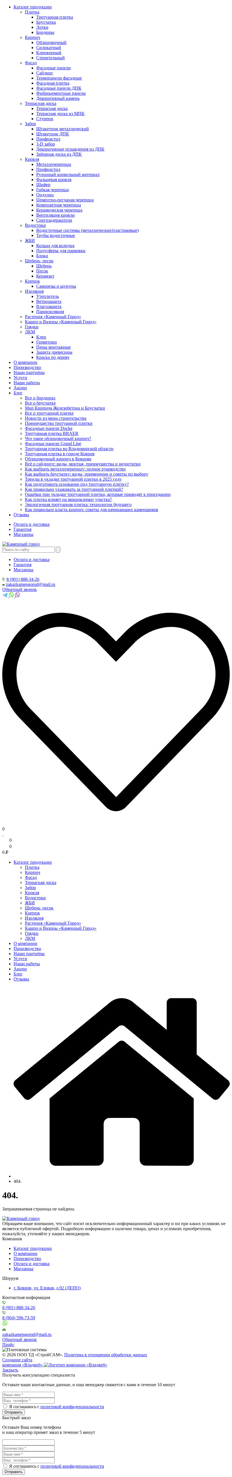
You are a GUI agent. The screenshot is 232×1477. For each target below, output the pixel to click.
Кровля (32, 159)
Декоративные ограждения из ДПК (70, 149)
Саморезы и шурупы (56, 286)
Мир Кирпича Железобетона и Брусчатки (65, 408)
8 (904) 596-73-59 (18, 1317)
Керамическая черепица (59, 210)
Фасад (31, 62)
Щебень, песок (39, 260)
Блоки (42, 255)
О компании (25, 362)
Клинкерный (48, 52)
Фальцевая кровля (53, 179)
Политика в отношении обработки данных (105, 1354)
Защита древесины (54, 352)
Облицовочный (51, 42)
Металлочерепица (53, 164)
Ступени (44, 118)
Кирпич (32, 37)
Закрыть (10, 1370)
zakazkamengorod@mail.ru (30, 584)
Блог (18, 392)
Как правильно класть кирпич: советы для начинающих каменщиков (91, 509)
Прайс (8, 1344)
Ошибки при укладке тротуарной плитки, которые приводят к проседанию (98, 494)
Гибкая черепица (52, 189)
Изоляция (34, 291)
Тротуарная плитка (54, 17)
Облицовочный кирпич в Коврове (58, 458)
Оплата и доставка (32, 524)
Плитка (32, 12)
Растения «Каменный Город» (53, 316)
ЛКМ (30, 331)
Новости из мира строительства (55, 418)
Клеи (41, 337)
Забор (30, 123)
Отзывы (21, 514)
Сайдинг (44, 73)
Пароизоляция (50, 311)
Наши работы (27, 382)
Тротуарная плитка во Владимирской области (69, 448)
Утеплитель (47, 296)
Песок (42, 271)
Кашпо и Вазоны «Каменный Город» (60, 321)
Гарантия (22, 529)
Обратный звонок (19, 589)
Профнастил (48, 139)
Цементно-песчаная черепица (65, 199)
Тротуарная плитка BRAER (51, 433)
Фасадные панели (53, 67)
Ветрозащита (48, 301)
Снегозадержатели (54, 220)
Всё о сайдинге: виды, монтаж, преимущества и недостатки (83, 463)
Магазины (23, 534)
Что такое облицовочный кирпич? (58, 438)
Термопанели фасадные (59, 78)
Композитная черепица (58, 205)
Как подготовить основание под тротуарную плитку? (77, 484)
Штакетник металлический (62, 128)
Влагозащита (48, 306)
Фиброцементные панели (61, 93)
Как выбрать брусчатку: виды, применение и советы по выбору (86, 474)
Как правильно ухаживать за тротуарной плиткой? (74, 489)
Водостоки (35, 225)
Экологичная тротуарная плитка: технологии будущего (78, 504)
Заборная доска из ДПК (59, 154)
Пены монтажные (53, 347)
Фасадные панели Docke (48, 428)
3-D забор (45, 144)
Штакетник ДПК (52, 133)
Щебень (43, 265)
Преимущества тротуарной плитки (59, 423)
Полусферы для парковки (60, 250)
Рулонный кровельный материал (68, 174)
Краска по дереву (53, 357)
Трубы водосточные (55, 235)
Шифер (43, 184)
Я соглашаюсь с (24, 1406)
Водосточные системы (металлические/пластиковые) (87, 230)
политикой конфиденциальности (72, 1406)
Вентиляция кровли (55, 215)
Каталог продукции (33, 7)
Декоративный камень (58, 98)
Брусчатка (46, 22)
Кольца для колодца (55, 245)
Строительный (50, 57)
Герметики (46, 342)
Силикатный (48, 47)
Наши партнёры (29, 372)
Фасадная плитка (52, 83)
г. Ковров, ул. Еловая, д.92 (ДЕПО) (47, 1287)
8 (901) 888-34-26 (23, 579)
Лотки (42, 27)
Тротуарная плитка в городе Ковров (59, 453)
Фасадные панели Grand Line (53, 443)
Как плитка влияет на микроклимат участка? (68, 499)
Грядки (31, 326)
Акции (20, 387)
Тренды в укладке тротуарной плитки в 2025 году (73, 479)
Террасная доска (40, 103)
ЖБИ (30, 240)
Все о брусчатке (40, 403)
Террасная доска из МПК (60, 113)
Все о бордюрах (40, 397)
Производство (27, 367)
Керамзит (45, 276)
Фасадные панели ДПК (58, 88)
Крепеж (32, 281)
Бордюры (45, 32)
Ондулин (45, 194)
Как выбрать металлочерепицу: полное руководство (75, 469)
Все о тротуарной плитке (49, 413)
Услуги (20, 377)
